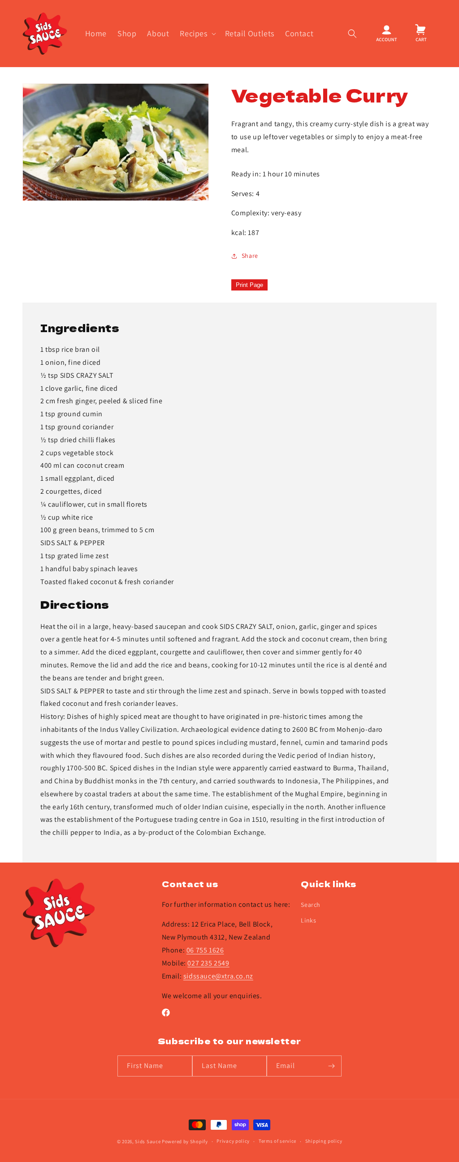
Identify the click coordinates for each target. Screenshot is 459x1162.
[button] (196, 33)
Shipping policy (323, 1141)
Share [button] (250, 256)
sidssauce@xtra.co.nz (218, 976)
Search (310, 905)
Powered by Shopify (185, 1141)
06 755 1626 (205, 950)
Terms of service (277, 1141)
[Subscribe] (331, 1066)
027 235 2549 (208, 963)
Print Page (249, 285)
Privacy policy (233, 1141)
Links (308, 920)
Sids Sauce (147, 1141)
